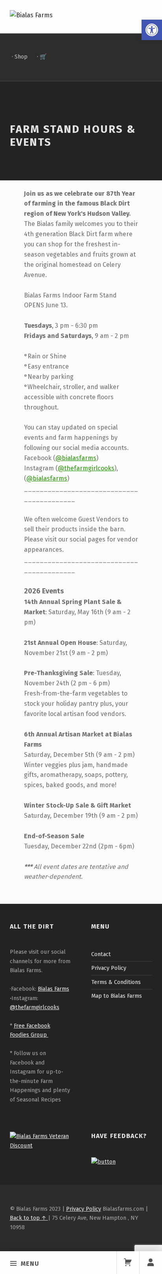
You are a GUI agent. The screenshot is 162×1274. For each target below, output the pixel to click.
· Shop (20, 56)
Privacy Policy (108, 967)
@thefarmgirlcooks (86, 468)
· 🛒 (42, 56)
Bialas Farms (53, 988)
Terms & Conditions (116, 982)
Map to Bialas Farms (116, 995)
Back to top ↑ (29, 1217)
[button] (152, 30)
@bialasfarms (75, 458)
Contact (101, 954)
